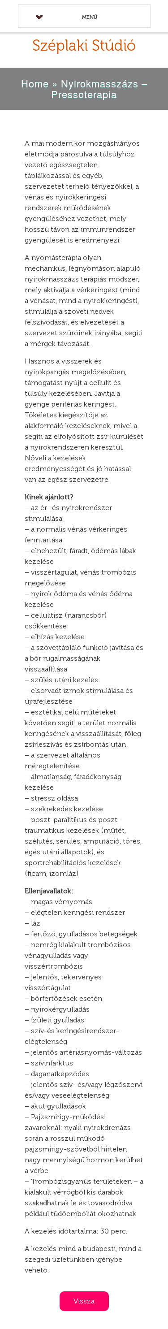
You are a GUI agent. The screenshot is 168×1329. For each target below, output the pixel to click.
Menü (89, 17)
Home (35, 83)
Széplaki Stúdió (84, 45)
